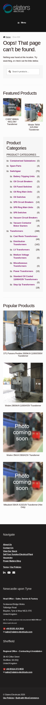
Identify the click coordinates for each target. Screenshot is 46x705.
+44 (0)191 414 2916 (15, 628)
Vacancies (8, 558)
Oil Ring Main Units (22, 192)
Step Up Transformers (24, 284)
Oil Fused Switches (22, 186)
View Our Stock (10, 551)
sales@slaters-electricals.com (18, 632)
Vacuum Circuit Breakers (25, 217)
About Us (7, 544)
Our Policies (15, 567)
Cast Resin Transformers (25, 236)
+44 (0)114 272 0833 (15, 669)
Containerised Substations (22, 161)
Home (8, 37)
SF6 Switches (19, 212)
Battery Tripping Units (24, 176)
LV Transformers (21, 249)
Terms (6, 567)
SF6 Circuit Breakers (23, 202)
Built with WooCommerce (27, 698)
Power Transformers (23, 271)
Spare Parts (15, 166)
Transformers (16, 231)
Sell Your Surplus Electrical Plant (18, 554)
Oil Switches (19, 197)
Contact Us (8, 548)
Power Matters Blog (12, 561)
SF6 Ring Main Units (23, 207)
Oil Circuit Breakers (22, 181)
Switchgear (15, 171)
